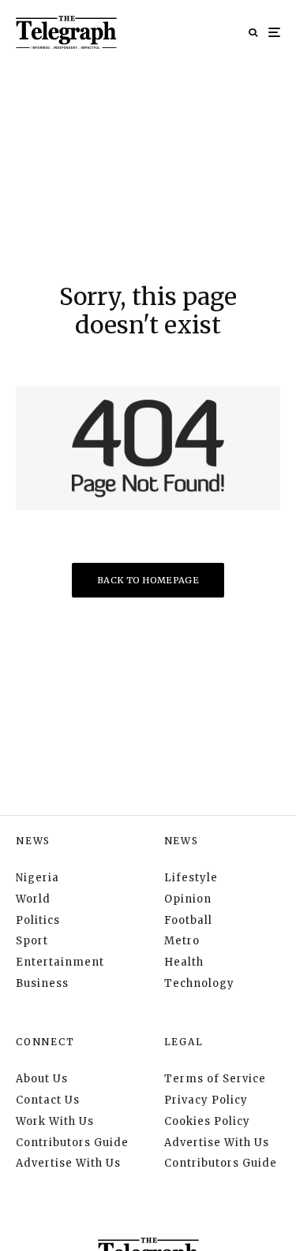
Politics (38, 920)
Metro (182, 941)
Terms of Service (215, 1078)
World (33, 899)
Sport (32, 941)
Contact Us (48, 1100)
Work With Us (55, 1121)
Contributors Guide (72, 1142)
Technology (199, 983)
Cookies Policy (207, 1121)
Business (42, 983)
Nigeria (37, 877)
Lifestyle (191, 877)
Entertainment (60, 962)
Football (188, 920)
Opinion (188, 899)
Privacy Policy (206, 1100)
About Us (42, 1078)
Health (184, 962)
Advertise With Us (68, 1163)
